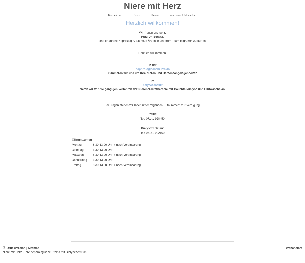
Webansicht (294, 248)
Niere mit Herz (152, 6)
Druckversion (16, 248)
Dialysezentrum (152, 85)
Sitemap (33, 248)
